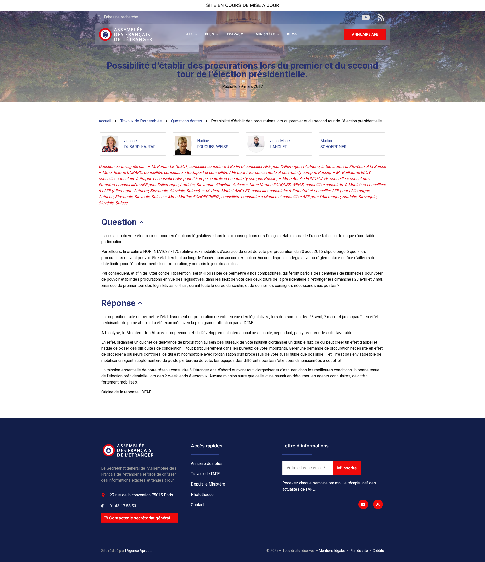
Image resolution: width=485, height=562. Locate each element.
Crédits (378, 550)
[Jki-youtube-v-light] (363, 504)
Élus (209, 34)
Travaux (235, 34)
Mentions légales (332, 550)
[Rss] (378, 504)
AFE (189, 34)
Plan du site (359, 550)
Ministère (265, 34)
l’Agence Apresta (138, 550)
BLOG (292, 34)
